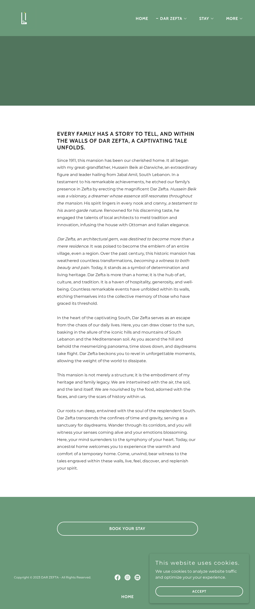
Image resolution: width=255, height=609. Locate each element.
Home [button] (127, 596)
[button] (171, 19)
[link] (24, 17)
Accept (199, 591)
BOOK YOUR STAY (127, 528)
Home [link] (142, 18)
